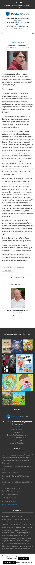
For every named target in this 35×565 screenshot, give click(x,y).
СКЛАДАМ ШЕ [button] (23, 558)
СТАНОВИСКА (20, 42)
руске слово (20, 267)
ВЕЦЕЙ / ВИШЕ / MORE (10, 504)
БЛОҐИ (13, 42)
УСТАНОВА (26, 5)
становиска (7, 270)
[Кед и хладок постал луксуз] (17, 298)
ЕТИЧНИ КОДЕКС (17, 7)
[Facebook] (13, 2)
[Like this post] (12, 277)
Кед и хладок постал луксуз (17, 310)
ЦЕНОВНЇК (7, 5)
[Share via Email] (23, 277)
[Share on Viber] (21, 277)
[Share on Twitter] (17, 277)
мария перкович (8, 267)
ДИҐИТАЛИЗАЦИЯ (16, 5)
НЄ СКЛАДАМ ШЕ (9, 562)
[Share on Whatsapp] (19, 277)
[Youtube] (21, 2)
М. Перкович (13, 47)
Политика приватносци (24, 562)
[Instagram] (17, 2)
